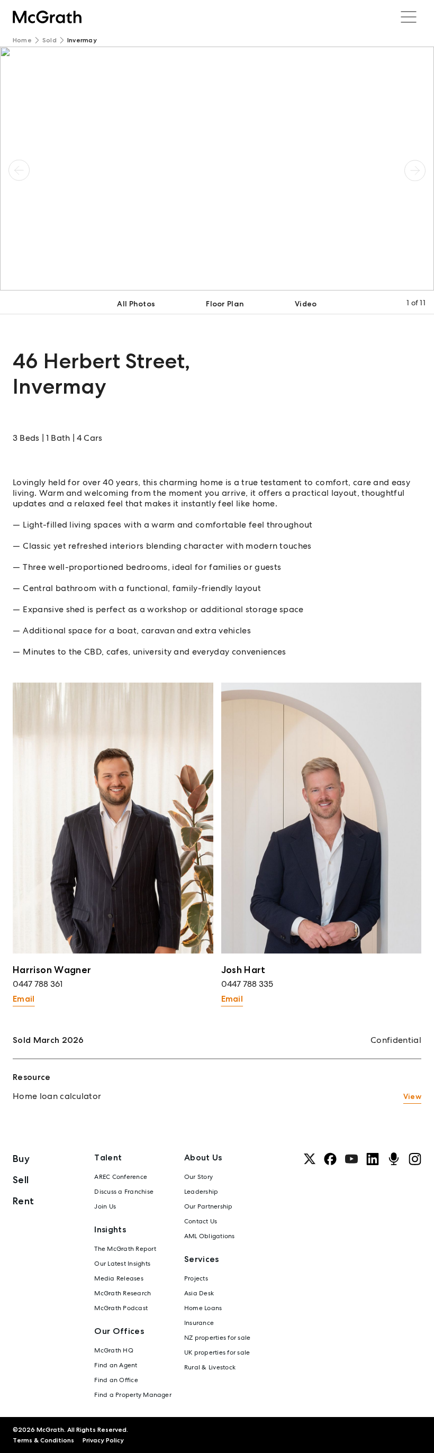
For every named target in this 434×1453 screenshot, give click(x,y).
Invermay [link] (82, 40)
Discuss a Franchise (123, 1191)
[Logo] (47, 17)
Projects (196, 1278)
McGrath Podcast (121, 1308)
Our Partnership (208, 1206)
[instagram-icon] (415, 1158)
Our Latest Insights (122, 1263)
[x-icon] (309, 1159)
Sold (49, 40)
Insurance (199, 1323)
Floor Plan (225, 303)
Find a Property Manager (132, 1395)
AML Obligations (209, 1236)
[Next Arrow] (415, 170)
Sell (21, 1180)
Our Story (198, 1177)
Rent (23, 1201)
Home (22, 40)
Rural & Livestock (210, 1367)
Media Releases (118, 1278)
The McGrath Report (125, 1249)
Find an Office (116, 1380)
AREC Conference (120, 1177)
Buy (21, 1158)
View (412, 1096)
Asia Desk (199, 1293)
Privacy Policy (103, 1440)
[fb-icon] (330, 1158)
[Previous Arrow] (19, 170)
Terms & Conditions (43, 1440)
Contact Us (200, 1221)
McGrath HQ (113, 1350)
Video (306, 303)
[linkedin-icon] (372, 1158)
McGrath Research (122, 1293)
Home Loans (203, 1308)
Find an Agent (115, 1365)
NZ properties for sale (217, 1337)
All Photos (136, 303)
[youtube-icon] (351, 1159)
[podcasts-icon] (393, 1158)
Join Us (105, 1206)
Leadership (201, 1191)
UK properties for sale (217, 1352)
